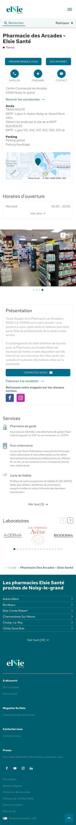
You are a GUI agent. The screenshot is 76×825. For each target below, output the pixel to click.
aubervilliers (11, 599)
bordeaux (9, 605)
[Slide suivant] (70, 520)
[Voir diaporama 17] (61, 549)
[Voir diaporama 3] (39, 290)
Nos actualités (11, 687)
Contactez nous (12, 736)
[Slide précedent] (63, 235)
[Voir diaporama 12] (47, 549)
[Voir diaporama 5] (26, 549)
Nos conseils (10, 694)
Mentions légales (12, 786)
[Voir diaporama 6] (29, 549)
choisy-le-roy (13, 622)
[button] (69, 9)
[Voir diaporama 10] (41, 549)
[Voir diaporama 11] (44, 549)
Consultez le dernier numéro (19, 715)
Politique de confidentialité (18, 799)
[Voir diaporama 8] (35, 549)
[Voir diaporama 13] (50, 549)
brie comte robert (15, 611)
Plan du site (9, 811)
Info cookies (10, 780)
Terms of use (34, 178)
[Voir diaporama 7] (32, 549)
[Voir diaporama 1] (33, 290)
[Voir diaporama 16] (58, 549)
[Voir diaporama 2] (36, 290)
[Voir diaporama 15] (55, 549)
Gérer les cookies (13, 805)
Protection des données (16, 792)
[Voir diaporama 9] (38, 549)
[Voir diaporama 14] (52, 549)
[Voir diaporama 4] (42, 290)
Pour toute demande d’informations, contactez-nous (33, 757)
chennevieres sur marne (19, 617)
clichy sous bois (13, 628)
